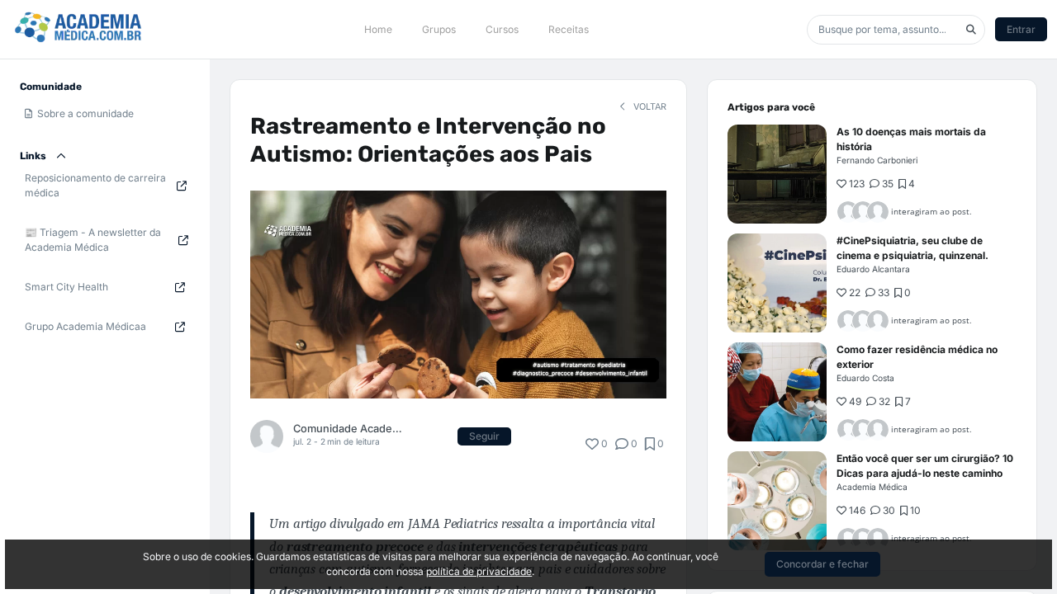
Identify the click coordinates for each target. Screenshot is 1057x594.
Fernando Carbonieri (877, 160)
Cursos (502, 29)
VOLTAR (648, 106)
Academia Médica (872, 487)
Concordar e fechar (822, 564)
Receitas (568, 29)
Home (378, 29)
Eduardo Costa (865, 378)
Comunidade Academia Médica (351, 428)
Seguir (484, 436)
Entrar (1021, 29)
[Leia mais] (777, 174)
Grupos (439, 29)
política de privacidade (479, 571)
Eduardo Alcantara (873, 269)
